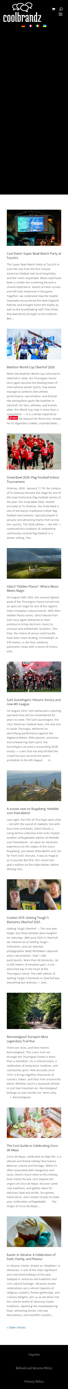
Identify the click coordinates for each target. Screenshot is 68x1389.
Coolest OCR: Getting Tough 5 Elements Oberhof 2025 (28, 920)
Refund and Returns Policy (34, 1368)
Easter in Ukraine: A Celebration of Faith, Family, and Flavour (31, 1257)
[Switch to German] (23, 25)
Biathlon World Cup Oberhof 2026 (31, 367)
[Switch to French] (30, 25)
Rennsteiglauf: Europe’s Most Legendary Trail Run (27, 1039)
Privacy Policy (34, 1381)
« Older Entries (16, 1327)
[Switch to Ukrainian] (44, 25)
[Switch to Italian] (37, 25)
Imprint (34, 1354)
